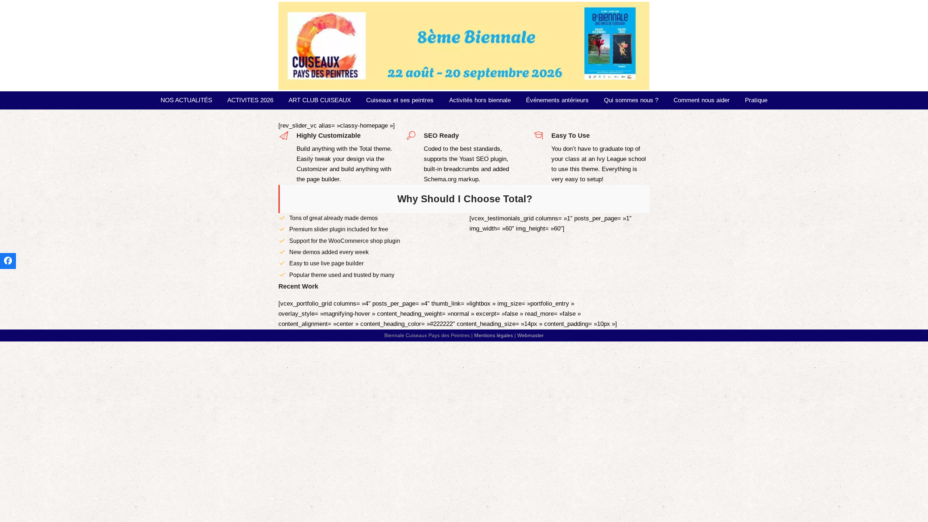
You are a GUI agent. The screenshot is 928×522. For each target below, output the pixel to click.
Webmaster (530, 335)
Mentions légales (493, 335)
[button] (8, 261)
